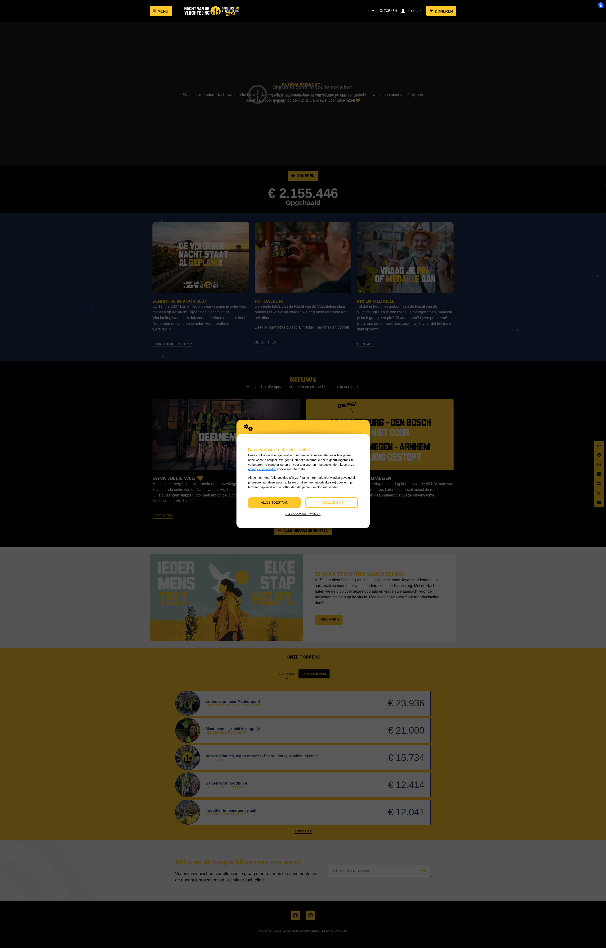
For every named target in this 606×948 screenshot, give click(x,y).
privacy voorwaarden (262, 469)
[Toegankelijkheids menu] (601, 5)
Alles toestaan (274, 502)
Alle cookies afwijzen (303, 513)
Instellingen (332, 502)
